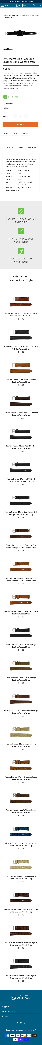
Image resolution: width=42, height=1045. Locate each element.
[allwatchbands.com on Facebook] (17, 1024)
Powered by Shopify (30, 1030)
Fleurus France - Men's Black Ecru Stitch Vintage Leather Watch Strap (21, 513)
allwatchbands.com (17, 1030)
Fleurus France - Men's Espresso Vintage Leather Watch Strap (21, 712)
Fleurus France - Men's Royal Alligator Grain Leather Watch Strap (21, 844)
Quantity (6, 116)
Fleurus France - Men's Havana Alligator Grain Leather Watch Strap (21, 943)
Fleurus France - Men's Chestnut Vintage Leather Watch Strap (21, 612)
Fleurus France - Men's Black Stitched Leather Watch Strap (21, 447)
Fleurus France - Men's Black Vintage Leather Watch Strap (21, 645)
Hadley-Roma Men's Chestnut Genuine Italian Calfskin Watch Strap (21, 314)
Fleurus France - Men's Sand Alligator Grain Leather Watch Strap (21, 877)
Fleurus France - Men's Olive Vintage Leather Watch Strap (21, 678)
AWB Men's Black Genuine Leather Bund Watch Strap (19, 60)
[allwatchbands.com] (21, 5)
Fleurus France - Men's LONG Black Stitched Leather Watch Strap (21, 480)
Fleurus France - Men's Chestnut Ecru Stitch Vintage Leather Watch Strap (21, 579)
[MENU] (1, 5)
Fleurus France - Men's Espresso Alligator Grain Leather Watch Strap (21, 910)
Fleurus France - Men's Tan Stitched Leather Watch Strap (21, 380)
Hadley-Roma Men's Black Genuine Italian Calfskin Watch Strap (21, 347)
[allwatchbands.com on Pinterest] (24, 1024)
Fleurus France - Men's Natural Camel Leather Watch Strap (21, 745)
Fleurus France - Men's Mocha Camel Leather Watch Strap (21, 811)
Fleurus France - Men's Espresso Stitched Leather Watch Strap (21, 414)
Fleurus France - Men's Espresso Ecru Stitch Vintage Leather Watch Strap (21, 546)
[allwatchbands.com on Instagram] (21, 1024)
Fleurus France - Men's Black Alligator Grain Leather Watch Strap (21, 976)
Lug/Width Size (8, 104)
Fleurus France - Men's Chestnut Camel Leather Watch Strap (21, 778)
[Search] (34, 5)
